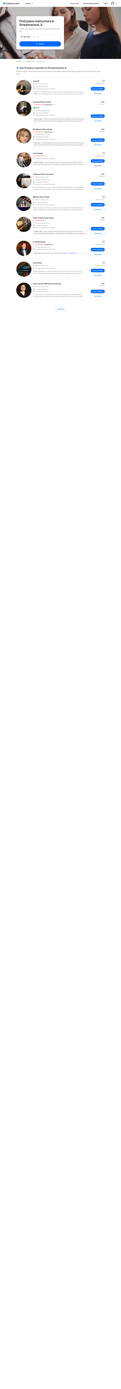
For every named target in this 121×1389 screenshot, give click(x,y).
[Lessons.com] (11, 3)
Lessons (18, 61)
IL (23, 61)
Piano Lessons (40, 61)
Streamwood (30, 61)
